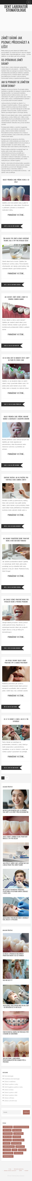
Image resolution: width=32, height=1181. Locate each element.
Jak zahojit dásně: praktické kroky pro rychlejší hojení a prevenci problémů (16, 600)
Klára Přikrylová (17, 404)
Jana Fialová (15, 767)
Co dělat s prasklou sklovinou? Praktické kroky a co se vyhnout (13, 954)
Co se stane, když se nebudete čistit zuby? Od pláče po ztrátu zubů (16, 359)
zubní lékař (7, 1140)
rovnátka (6, 1143)
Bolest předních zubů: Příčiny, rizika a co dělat (16, 181)
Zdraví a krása (8, 1090)
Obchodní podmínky (19, 1169)
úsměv (14, 1149)
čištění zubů (20, 1146)
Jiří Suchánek (16, 226)
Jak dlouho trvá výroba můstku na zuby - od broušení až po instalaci (16, 1006)
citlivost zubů (16, 1143)
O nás (10, 1169)
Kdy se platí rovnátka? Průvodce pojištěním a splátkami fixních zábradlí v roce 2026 (15, 891)
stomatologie (8, 1133)
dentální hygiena (18, 1140)
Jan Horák (14, 707)
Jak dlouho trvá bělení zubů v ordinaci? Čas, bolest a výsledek (16, 919)
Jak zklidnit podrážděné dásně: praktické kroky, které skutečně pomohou (16, 539)
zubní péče (7, 1149)
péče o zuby (7, 1130)
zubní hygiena (18, 1133)
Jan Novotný (16, 345)
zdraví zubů (18, 1153)
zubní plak (22, 1149)
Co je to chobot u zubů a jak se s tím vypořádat (16, 720)
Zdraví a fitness (9, 1098)
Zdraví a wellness (10, 1081)
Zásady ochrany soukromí (10, 1170)
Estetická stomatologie (11, 1079)
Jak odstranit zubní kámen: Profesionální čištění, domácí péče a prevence (14, 1060)
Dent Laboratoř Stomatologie (16, 8)
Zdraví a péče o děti (10, 1092)
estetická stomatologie (21, 1127)
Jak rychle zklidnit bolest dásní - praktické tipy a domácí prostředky (16, 661)
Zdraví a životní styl (10, 1101)
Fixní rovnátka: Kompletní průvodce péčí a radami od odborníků (16, 1033)
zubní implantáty (9, 1146)
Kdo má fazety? (7, 980)
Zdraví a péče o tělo (10, 1095)
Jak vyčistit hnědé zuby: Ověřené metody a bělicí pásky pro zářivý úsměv (16, 864)
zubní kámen (17, 1130)
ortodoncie (16, 1136)
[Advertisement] (16, 23)
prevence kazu (8, 1156)
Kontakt (26, 1170)
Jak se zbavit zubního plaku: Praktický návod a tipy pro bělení (15, 837)
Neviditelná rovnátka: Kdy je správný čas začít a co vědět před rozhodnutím (15, 811)
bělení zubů (7, 1136)
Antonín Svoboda (16, 284)
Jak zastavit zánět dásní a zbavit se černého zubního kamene (16, 298)
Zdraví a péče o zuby (11, 1084)
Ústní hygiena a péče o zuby (13, 1087)
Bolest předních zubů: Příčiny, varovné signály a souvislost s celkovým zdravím (16, 418)
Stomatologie (8, 1076)
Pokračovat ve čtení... (16, 215)
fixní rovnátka (8, 1153)
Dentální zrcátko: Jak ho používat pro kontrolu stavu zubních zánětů (16, 478)
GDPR (20, 1170)
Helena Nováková (16, 526)
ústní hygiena (8, 1127)
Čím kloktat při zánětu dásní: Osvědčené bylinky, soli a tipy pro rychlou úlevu (16, 239)
